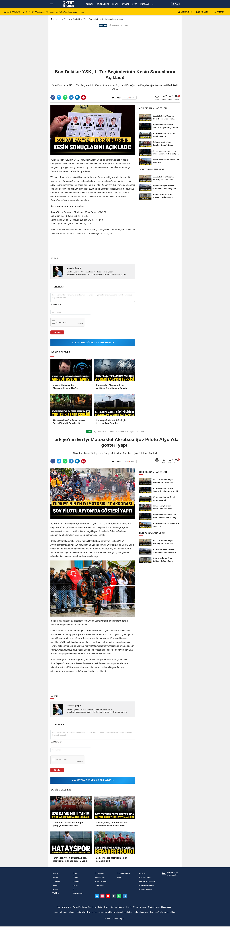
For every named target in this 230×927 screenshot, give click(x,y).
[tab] (58, 286)
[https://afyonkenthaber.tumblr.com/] (114, 896)
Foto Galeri (204, 12)
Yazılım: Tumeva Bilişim (114, 918)
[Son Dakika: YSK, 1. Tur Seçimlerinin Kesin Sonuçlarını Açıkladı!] (92, 130)
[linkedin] (77, 97)
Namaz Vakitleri (145, 889)
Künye (121, 907)
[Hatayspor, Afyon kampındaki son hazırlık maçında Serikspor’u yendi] (71, 842)
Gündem (89, 4)
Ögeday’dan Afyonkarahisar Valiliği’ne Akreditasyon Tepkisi (111, 386)
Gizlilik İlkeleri (153, 907)
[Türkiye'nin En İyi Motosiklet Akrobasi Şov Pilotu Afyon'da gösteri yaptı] (92, 493)
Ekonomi (144, 4)
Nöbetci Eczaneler (147, 885)
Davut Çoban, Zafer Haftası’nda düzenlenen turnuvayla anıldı (112, 824)
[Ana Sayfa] (51, 19)
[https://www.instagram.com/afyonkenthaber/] (102, 896)
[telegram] (71, 97)
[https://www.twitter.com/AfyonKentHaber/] (97, 896)
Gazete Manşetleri (147, 881)
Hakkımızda (166, 907)
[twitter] (59, 97)
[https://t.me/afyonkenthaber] (125, 896)
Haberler (58, 19)
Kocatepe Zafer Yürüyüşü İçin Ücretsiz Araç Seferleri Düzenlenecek (111, 422)
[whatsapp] (65, 97)
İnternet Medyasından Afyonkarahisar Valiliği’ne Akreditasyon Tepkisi (65, 387)
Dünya (55, 877)
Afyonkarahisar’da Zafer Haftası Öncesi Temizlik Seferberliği (69, 421)
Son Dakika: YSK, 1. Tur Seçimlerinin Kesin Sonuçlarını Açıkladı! (98, 19)
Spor (134, 4)
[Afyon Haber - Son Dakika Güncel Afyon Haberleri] (69, 4)
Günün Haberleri (124, 873)
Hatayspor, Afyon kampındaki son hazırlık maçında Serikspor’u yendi (70, 859)
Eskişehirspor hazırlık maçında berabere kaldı (111, 859)
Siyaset (125, 4)
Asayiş (115, 4)
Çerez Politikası (139, 907)
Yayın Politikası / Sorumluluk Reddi (87, 907)
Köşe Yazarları (101, 881)
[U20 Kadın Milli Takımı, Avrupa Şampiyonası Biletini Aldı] (71, 807)
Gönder (57, 332)
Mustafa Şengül (74, 268)
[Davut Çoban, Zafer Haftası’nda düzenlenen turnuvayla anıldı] (114, 807)
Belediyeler (103, 4)
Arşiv (119, 877)
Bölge (75, 873)
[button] (26, 12)
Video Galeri (186, 12)
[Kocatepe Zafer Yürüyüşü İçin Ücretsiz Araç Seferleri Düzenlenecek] (114, 405)
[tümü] (153, 4)
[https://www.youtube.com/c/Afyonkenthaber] (108, 896)
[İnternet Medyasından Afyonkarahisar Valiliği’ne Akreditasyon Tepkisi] (71, 370)
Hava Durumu (145, 877)
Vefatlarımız (78, 893)
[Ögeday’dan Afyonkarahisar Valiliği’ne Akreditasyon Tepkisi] (114, 370)
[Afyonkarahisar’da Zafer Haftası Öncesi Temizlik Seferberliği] (71, 405)
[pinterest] (83, 97)
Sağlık (55, 885)
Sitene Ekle (66, 907)
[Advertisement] (115, 48)
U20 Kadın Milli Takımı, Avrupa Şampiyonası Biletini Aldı (68, 824)
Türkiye (55, 893)
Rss (58, 907)
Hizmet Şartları (110, 907)
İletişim (129, 907)
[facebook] (52, 97)
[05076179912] (119, 896)
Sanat (75, 885)
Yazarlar (220, 12)
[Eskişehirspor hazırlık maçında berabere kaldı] (114, 842)
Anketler (142, 873)
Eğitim (75, 877)
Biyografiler (99, 885)
